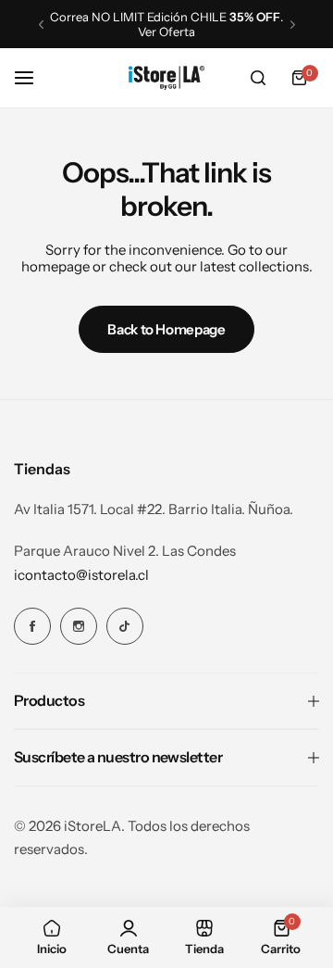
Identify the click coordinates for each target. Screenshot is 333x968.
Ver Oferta (126, 31)
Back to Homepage (166, 329)
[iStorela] (166, 77)
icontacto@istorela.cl (81, 575)
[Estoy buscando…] (258, 77)
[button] (41, 24)
